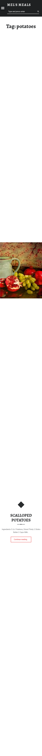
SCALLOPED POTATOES (21, 518)
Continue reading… (22, 538)
